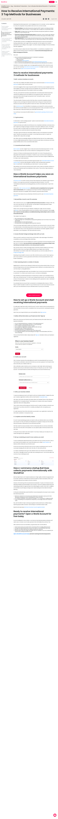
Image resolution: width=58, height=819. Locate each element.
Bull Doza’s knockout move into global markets (34, 507)
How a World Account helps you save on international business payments (6, 34)
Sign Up (37, 335)
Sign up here (43, 312)
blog (12, 6)
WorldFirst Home (5, 6)
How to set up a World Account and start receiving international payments (7, 40)
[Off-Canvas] (56, 2)
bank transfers (25, 60)
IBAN (16, 164)
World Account (20, 106)
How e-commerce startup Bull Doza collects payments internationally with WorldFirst (6, 46)
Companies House (43, 397)
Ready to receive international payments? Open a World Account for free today (7, 54)
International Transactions (20, 6)
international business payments (39, 61)
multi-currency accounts (24, 188)
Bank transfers (17, 149)
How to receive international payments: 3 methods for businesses (7, 28)
